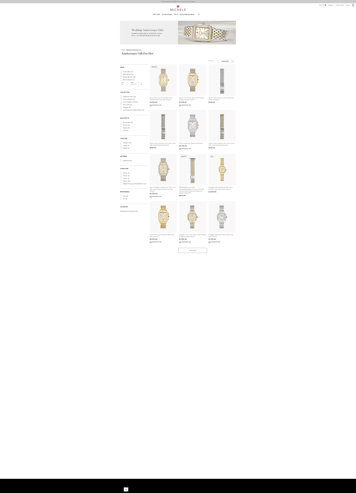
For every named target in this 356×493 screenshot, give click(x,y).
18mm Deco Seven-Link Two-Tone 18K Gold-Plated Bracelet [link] (163, 144)
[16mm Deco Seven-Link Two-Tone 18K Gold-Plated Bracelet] (222, 125)
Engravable (124, 192)
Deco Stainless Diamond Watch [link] (191, 143)
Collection (124, 92)
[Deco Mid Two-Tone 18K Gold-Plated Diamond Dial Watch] (163, 80)
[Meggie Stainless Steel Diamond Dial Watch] (222, 217)
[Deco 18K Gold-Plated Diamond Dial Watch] (163, 217)
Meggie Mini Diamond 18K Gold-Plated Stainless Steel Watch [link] (221, 188)
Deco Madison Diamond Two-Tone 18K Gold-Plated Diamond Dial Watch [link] (163, 189)
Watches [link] (156, 14)
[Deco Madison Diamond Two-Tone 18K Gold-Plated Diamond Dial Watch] (163, 169)
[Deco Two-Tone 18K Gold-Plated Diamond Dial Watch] (192, 80)
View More (192, 250)
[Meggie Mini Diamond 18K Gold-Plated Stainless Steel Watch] (222, 169)
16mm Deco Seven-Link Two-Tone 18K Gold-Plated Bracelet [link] (221, 144)
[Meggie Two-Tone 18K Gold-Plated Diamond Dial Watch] (192, 217)
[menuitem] (157, 15)
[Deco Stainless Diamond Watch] (192, 125)
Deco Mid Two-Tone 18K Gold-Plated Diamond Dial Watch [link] (161, 99)
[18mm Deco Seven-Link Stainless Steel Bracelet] (222, 80)
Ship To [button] (322, 5)
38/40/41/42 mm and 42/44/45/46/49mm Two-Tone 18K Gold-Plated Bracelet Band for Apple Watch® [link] (191, 190)
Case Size (123, 138)
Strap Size (124, 168)
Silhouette (124, 118)
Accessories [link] (167, 14)
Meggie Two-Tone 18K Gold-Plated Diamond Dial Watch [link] (192, 235)
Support (331, 5)
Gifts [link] (176, 14)
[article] (163, 87)
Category (124, 207)
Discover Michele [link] (187, 14)
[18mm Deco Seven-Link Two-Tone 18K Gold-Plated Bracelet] (163, 125)
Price (122, 67)
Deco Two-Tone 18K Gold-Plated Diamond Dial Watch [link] (191, 99)
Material (123, 156)
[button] (141, 84)
